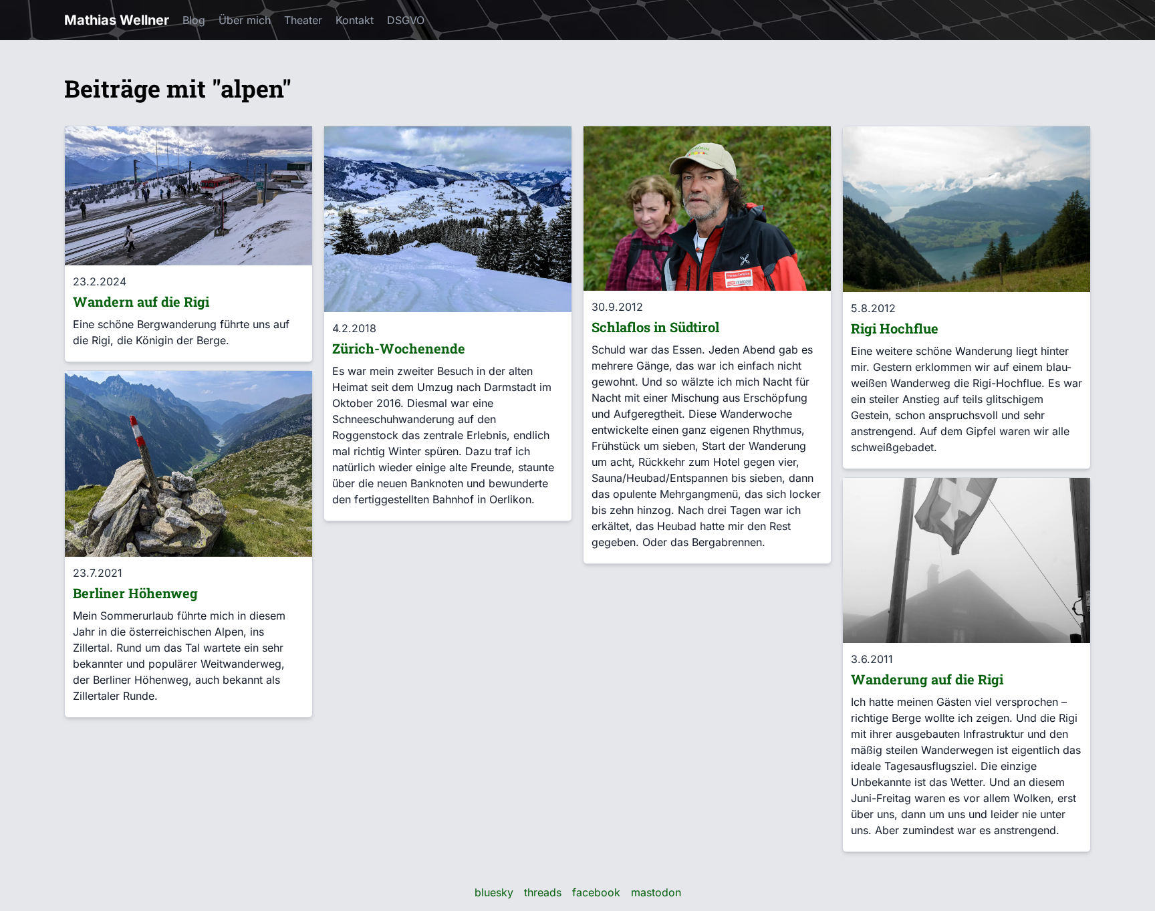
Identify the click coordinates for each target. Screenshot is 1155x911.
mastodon (656, 892)
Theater (303, 20)
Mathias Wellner (116, 20)
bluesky (494, 892)
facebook (596, 892)
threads (542, 892)
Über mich (245, 20)
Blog (193, 20)
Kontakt (355, 20)
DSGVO (405, 20)
